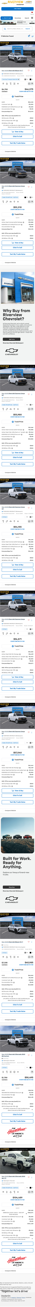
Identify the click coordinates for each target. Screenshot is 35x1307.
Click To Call (17, 136)
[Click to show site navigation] (32, 18)
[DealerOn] (5, 1295)
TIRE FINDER (17, 8)
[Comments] (29, 83)
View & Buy (18, 132)
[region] (17, 114)
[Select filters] (29, 36)
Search (28, 28)
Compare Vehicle (10, 151)
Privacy (23, 1297)
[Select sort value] (32, 36)
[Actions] (31, 70)
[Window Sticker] (32, 83)
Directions (18, 18)
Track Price (18, 96)
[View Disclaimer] (18, 84)
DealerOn (13, 1297)
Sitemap (19, 1297)
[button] (7, 18)
